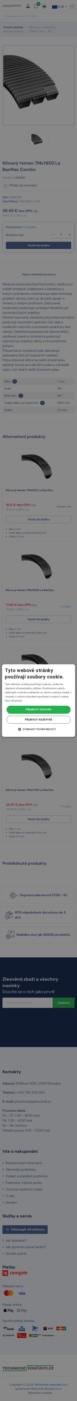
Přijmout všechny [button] (38, 709)
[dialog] (38, 700)
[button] (38, 729)
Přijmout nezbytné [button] (38, 719)
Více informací (13, 700)
